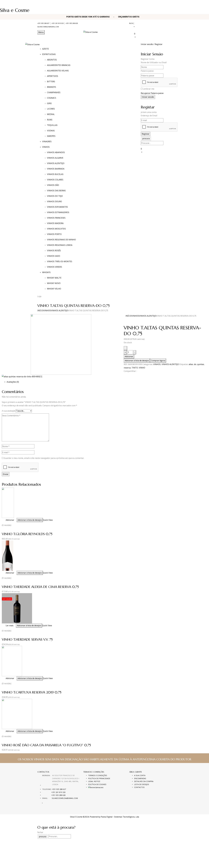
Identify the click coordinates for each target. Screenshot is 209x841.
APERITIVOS (52, 76)
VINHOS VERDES (54, 267)
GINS (49, 103)
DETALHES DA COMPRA (143, 781)
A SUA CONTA (139, 775)
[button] (153, 35)
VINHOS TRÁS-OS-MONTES (59, 261)
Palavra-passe (147, 71)
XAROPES (51, 136)
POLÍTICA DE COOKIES (97, 784)
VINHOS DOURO (54, 201)
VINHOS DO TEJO (55, 196)
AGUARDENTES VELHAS (58, 70)
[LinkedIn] (127, 375)
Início (40, 310)
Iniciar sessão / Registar (151, 44)
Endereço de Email (149, 115)
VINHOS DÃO (53, 185)
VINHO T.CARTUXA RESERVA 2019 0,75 (31, 692)
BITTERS (51, 81)
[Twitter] (126, 375)
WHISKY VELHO (54, 288)
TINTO (135, 367)
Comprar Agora (158, 360)
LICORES (51, 108)
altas (191, 364)
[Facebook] (124, 375)
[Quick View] (4, 520)
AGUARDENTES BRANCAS (58, 65)
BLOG (131, 23)
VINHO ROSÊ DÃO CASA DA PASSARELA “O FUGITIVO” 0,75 (46, 745)
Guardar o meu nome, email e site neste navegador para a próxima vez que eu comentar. (44, 458)
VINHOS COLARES (55, 179)
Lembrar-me (148, 88)
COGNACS (51, 98)
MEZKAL (51, 114)
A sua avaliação (9, 410)
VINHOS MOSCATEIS (56, 228)
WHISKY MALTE (54, 277)
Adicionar (129, 356)
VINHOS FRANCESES (56, 217)
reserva (127, 367)
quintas (200, 364)
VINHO (142, 367)
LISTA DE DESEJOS (141, 784)
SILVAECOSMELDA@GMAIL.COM (48, 27)
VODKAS (51, 130)
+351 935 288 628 (72, 23)
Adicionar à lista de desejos (137, 360)
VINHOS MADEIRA (55, 223)
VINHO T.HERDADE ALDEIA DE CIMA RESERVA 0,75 (40, 587)
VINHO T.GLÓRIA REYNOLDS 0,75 (27, 534)
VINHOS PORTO (54, 234)
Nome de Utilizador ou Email (154, 62)
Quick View (48, 520)
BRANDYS (51, 87)
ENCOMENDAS (140, 778)
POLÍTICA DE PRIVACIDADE (99, 778)
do (195, 364)
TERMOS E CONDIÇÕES (97, 775)
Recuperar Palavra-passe (152, 93)
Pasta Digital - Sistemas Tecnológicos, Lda (120, 816)
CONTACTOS (139, 787)
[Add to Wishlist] (125, 348)
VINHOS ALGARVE (55, 158)
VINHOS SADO (53, 256)
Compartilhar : (130, 371)
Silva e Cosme (14, 10)
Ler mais (9, 625)
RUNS (49, 119)
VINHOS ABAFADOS (56, 152)
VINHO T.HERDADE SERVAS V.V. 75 (27, 639)
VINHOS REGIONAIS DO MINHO (61, 239)
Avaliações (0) (13, 382)
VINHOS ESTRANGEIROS (58, 212)
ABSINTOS (52, 59)
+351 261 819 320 (58, 23)
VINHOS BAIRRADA (55, 168)
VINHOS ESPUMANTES (57, 207)
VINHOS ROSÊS (54, 250)
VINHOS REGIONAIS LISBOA (59, 245)
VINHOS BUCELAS (55, 174)
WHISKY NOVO (53, 283)
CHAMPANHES (53, 92)
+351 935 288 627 (43, 23)
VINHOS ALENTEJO (55, 163)
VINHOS (47, 310)
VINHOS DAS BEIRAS (56, 190)
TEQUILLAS (52, 125)
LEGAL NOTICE (94, 781)
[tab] (107, 382)
